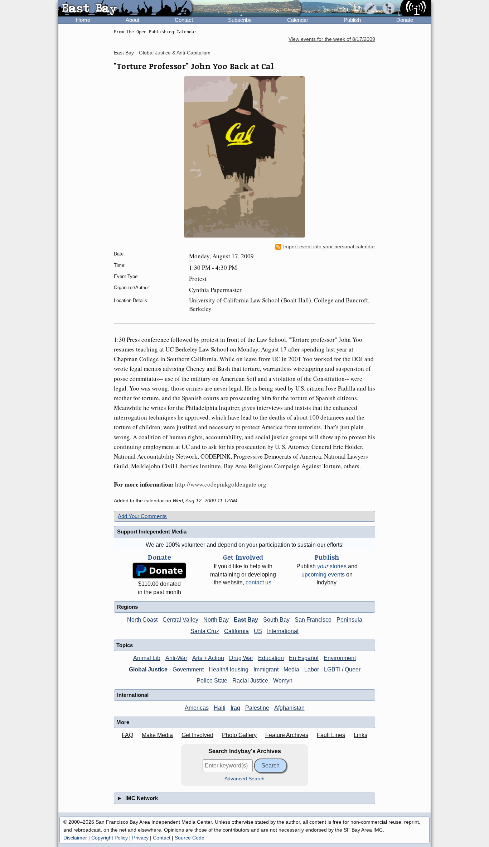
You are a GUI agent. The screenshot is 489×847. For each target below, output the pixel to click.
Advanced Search (244, 778)
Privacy (140, 838)
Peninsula (349, 620)
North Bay (216, 620)
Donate (404, 20)
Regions (127, 607)
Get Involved (197, 735)
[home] (125, 8)
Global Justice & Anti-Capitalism (174, 53)
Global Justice (148, 669)
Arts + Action (208, 658)
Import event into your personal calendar (329, 246)
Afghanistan (289, 708)
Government (188, 669)
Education (271, 658)
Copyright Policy (109, 838)
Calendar (297, 20)
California (236, 631)
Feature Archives (286, 735)
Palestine (257, 708)
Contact (184, 20)
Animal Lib (146, 658)
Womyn (282, 681)
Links (360, 735)
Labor (311, 669)
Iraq (235, 708)
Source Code (189, 838)
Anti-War (176, 658)
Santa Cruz (204, 631)
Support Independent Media (152, 531)
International (283, 631)
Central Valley (180, 620)
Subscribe (240, 20)
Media (291, 669)
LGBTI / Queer (342, 669)
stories (332, 566)
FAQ (127, 735)
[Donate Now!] (159, 571)
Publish (352, 20)
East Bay (124, 53)
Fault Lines (331, 735)
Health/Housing (228, 669)
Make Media (157, 735)
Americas (197, 708)
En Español (304, 658)
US (258, 631)
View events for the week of (332, 39)
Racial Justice (250, 681)
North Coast (142, 620)
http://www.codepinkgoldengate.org (220, 484)
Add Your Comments (142, 516)
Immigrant (266, 669)
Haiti (220, 708)
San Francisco (313, 620)
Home (83, 20)
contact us (258, 582)
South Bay (276, 620)
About (132, 20)
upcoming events (323, 574)
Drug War (241, 658)
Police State (212, 681)
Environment (340, 658)
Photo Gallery (239, 735)
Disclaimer (75, 838)
